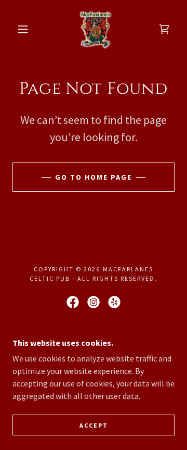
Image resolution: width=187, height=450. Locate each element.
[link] (95, 29)
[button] (22, 29)
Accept (93, 425)
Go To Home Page (93, 177)
